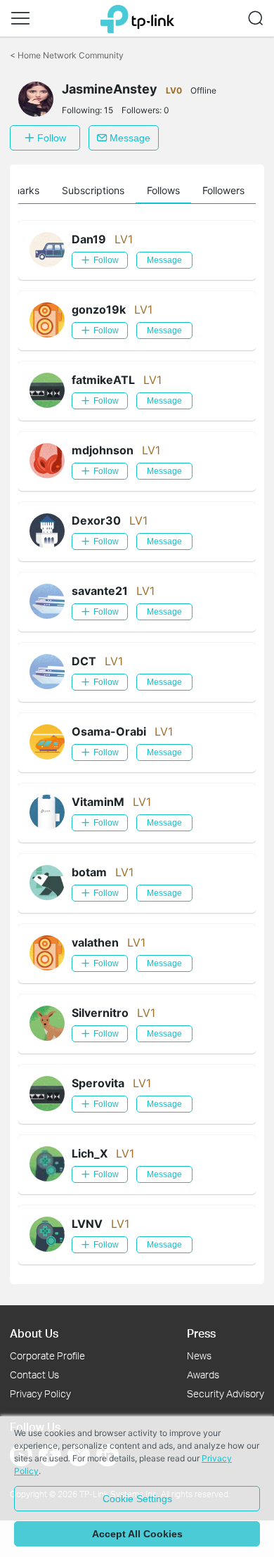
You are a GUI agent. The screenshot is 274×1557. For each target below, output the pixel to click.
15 (108, 110)
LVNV (87, 1224)
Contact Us (34, 1374)
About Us (34, 1333)
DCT (84, 661)
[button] (20, 18)
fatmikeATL (103, 380)
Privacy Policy (40, 1393)
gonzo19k (99, 309)
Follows (163, 190)
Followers (223, 190)
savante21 (100, 591)
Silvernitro (100, 1013)
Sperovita (98, 1083)
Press (201, 1333)
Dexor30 (96, 520)
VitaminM (98, 802)
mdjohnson (102, 450)
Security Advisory (225, 1393)
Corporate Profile (47, 1355)
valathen (95, 942)
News (199, 1355)
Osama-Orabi (109, 731)
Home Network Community (67, 55)
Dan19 (89, 239)
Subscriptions (93, 190)
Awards (203, 1374)
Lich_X (89, 1153)
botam (89, 872)
